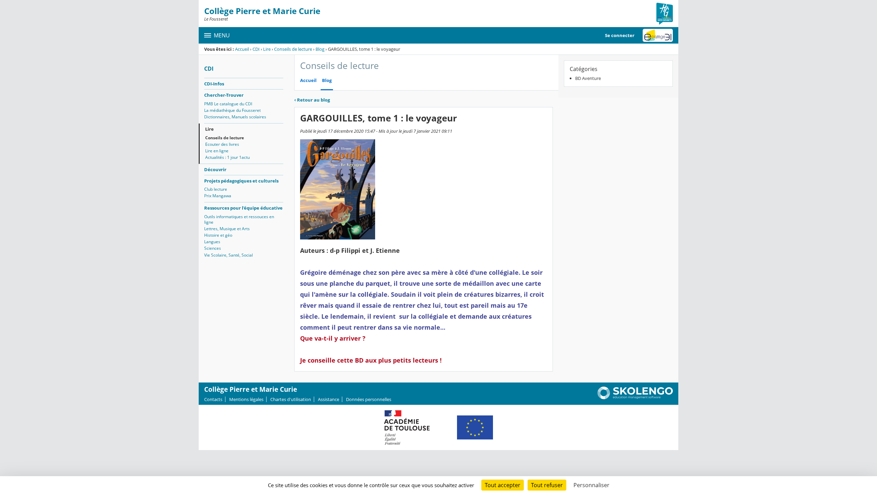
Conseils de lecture (293, 49)
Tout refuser (547, 485)
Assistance (328, 399)
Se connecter (619, 35)
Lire (267, 49)
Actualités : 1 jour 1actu (227, 157)
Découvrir (215, 169)
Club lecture (215, 189)
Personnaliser (591, 485)
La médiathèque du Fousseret (232, 110)
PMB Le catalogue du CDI (228, 104)
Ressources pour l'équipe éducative (243, 208)
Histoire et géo (218, 235)
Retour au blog (312, 100)
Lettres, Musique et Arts (227, 229)
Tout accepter (502, 485)
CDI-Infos (214, 84)
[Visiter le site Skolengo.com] (635, 398)
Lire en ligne (216, 151)
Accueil (242, 49)
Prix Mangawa (217, 196)
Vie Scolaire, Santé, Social (228, 255)
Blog (320, 49)
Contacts (213, 399)
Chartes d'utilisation (290, 399)
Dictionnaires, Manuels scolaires (235, 117)
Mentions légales (246, 399)
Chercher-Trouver (224, 95)
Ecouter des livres (222, 144)
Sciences (212, 248)
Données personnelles (368, 399)
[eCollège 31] (658, 35)
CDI (256, 49)
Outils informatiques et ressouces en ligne (239, 219)
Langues (212, 242)
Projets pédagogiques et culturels (241, 181)
